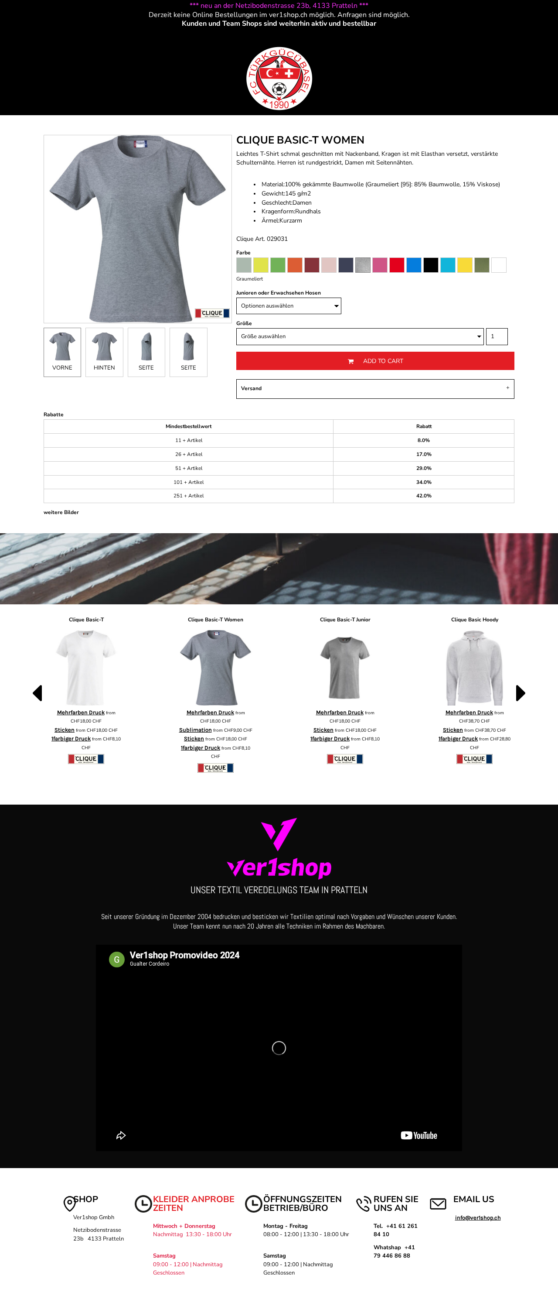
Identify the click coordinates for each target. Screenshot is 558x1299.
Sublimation (195, 730)
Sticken (64, 730)
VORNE (62, 368)
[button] (14, 41)
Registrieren (482, 40)
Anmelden (444, 40)
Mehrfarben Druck (81, 712)
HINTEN (104, 368)
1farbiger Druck (71, 738)
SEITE (146, 368)
